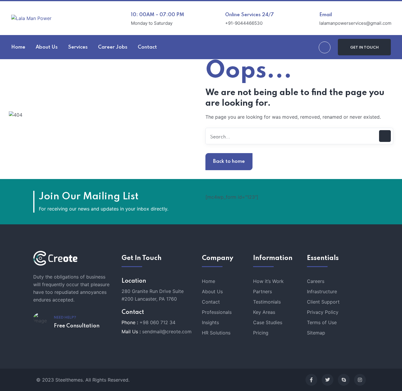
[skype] (344, 380)
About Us (212, 291)
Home (208, 281)
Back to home (229, 161)
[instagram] (360, 380)
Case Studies (267, 322)
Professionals (217, 312)
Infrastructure (322, 291)
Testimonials (267, 302)
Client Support (323, 302)
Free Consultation (76, 326)
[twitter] (327, 380)
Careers (315, 281)
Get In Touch (364, 47)
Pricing (260, 333)
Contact (211, 302)
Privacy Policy (322, 312)
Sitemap (316, 333)
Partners (262, 291)
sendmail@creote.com (167, 331)
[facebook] (311, 380)
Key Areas (264, 312)
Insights (210, 322)
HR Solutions (216, 333)
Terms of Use (322, 322)
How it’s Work (268, 281)
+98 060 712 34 (157, 322)
